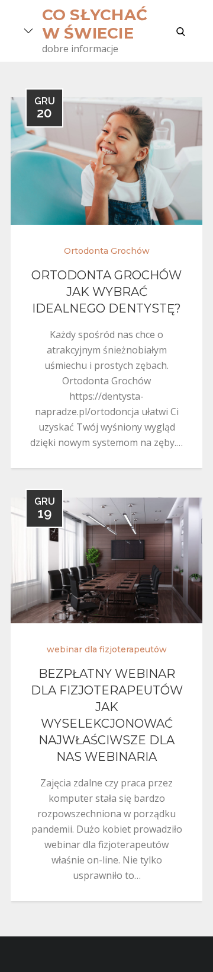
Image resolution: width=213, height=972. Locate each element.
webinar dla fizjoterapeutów (107, 649)
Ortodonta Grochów (107, 251)
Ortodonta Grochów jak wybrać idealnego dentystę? (106, 291)
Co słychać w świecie (95, 24)
